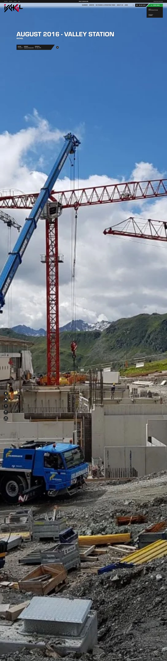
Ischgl (10, 1)
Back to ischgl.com (83, 1)
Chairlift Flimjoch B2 (29, 47)
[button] (133, 5)
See (19, 1)
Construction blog (158, 1)
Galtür (5, 1)
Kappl (15, 1)
